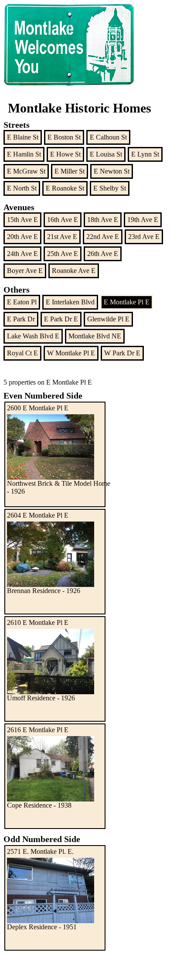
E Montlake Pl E (127, 302)
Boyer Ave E (25, 270)
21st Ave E (62, 236)
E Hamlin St (24, 154)
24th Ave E (22, 253)
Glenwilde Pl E (108, 319)
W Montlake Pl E (71, 353)
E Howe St (65, 154)
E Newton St (111, 171)
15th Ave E (22, 219)
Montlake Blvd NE (94, 336)
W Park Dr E (122, 353)
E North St (22, 188)
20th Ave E (22, 236)
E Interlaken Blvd (70, 302)
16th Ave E (62, 219)
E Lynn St (145, 154)
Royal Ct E (22, 353)
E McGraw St (26, 171)
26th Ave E (102, 253)
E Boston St (64, 137)
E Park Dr (21, 319)
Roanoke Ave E (73, 270)
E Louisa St (106, 154)
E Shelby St (109, 188)
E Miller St (69, 171)
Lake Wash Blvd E (33, 336)
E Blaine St (22, 137)
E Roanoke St (65, 188)
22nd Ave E (102, 236)
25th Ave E (62, 253)
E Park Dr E (61, 319)
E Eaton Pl (22, 302)
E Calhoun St (108, 137)
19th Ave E (142, 219)
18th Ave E (102, 219)
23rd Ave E (144, 236)
